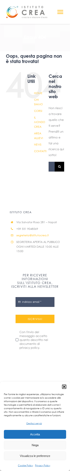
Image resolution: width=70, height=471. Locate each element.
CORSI (38, 111)
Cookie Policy (25, 465)
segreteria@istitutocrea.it (32, 235)
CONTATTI (40, 151)
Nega (35, 445)
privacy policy (29, 348)
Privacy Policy (42, 465)
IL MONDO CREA (39, 122)
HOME (38, 93)
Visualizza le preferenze (35, 456)
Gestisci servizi (34, 423)
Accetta (35, 434)
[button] (64, 387)
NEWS (37, 144)
